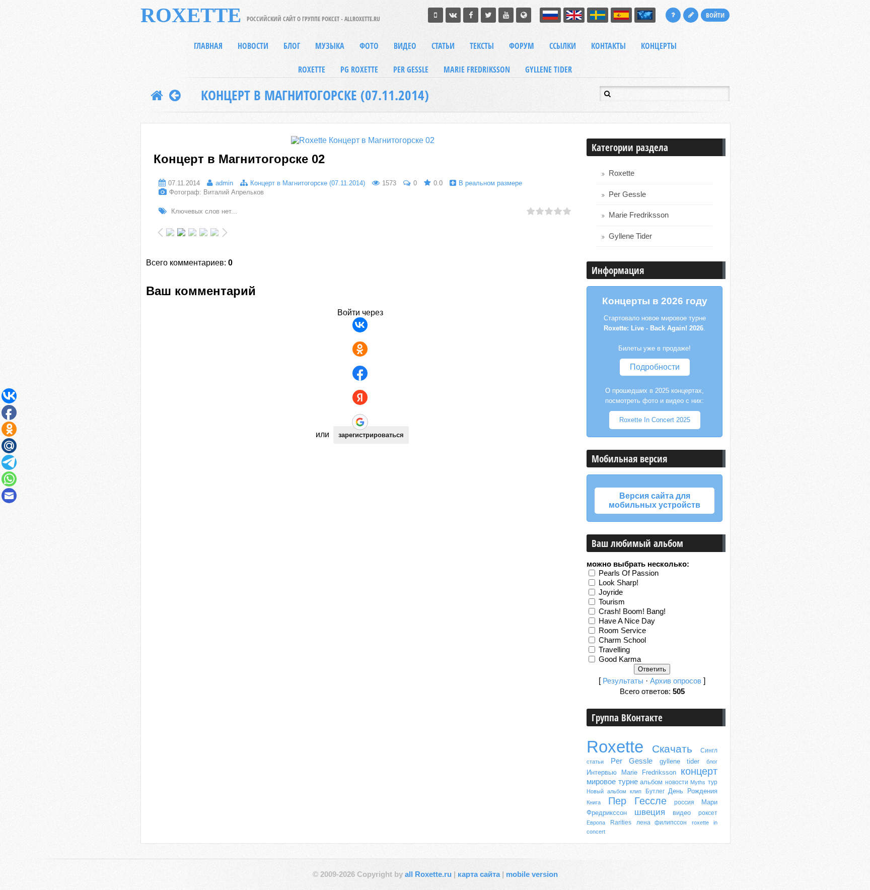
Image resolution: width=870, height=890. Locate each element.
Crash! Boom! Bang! (632, 611)
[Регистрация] (690, 15)
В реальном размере (490, 183)
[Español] (621, 15)
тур (712, 782)
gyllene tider (680, 761)
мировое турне (612, 782)
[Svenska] (597, 15)
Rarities (620, 822)
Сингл (708, 750)
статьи (595, 762)
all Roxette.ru (428, 874)
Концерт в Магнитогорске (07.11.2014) (315, 95)
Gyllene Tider (630, 236)
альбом (651, 782)
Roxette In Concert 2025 (654, 420)
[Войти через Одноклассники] (360, 349)
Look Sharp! (618, 583)
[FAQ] (673, 15)
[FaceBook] (470, 15)
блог (711, 762)
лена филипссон (661, 822)
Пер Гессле (637, 800)
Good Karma (620, 659)
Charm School (622, 640)
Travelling (614, 650)
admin (224, 183)
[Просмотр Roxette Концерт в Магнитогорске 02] (362, 140)
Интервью (602, 772)
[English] (574, 15)
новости (676, 782)
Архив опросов (675, 681)
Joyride (611, 592)
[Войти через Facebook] (360, 373)
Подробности (655, 367)
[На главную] (157, 95)
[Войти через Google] (360, 422)
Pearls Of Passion (629, 573)
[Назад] (175, 95)
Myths (697, 782)
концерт (699, 771)
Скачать (672, 749)
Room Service (622, 631)
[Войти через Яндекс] (360, 397)
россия (684, 802)
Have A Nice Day (627, 621)
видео (682, 812)
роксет (707, 812)
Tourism (612, 602)
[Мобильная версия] (435, 15)
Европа (596, 822)
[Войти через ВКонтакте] (360, 324)
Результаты (623, 681)
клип (635, 791)
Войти (715, 15)
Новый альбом (606, 791)
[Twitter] (488, 15)
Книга (594, 802)
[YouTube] (506, 15)
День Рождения (692, 791)
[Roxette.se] (523, 15)
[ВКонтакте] (453, 15)
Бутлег (655, 791)
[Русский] (550, 15)
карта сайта (479, 874)
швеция (649, 812)
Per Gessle (627, 194)
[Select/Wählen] (645, 15)
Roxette (621, 173)
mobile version (532, 874)
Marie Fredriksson (639, 215)
